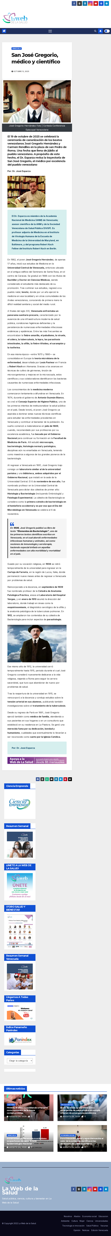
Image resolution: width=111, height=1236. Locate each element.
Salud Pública (67, 1104)
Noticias (85, 1230)
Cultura (11, 1104)
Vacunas (104, 1226)
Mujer (82, 1221)
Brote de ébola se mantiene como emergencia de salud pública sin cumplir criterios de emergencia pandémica (80, 1110)
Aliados (77, 1216)
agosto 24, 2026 (18, 1116)
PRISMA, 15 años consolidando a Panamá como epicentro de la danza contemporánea (27, 1110)
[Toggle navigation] (50, 31)
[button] (95, 31)
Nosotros (68, 1216)
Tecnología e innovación (73, 1226)
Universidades (101, 1221)
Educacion (103, 1216)
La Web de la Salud (20, 1190)
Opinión (77, 1230)
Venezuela (16, 48)
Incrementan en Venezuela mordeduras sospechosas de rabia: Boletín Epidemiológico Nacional (27, 1141)
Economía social (68, 1135)
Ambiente (65, 1221)
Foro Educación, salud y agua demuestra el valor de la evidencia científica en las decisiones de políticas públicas (81, 1141)
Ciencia (89, 1221)
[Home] (4, 31)
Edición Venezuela (99, 1230)
